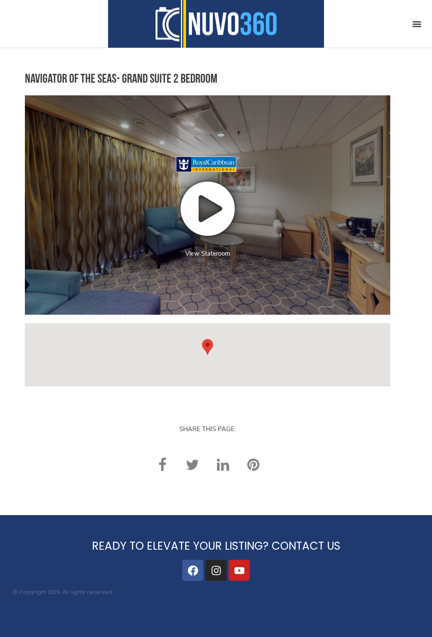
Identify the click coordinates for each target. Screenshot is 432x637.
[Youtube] (239, 570)
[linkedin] (222, 464)
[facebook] (162, 464)
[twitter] (192, 464)
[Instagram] (216, 570)
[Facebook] (192, 570)
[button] (417, 24)
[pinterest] (253, 464)
